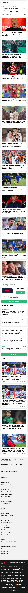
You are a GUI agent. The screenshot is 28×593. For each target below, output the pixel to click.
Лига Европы (4, 477)
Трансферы (4, 529)
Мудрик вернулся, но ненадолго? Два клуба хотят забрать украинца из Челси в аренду (14, 255)
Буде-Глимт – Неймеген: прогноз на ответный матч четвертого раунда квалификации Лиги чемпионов (12, 322)
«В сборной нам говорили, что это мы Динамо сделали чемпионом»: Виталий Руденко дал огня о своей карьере (13, 426)
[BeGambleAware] (19, 588)
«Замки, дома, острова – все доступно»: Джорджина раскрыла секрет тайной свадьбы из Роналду (13, 122)
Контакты (3, 556)
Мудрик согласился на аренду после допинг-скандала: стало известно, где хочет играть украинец (13, 189)
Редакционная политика (7, 548)
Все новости (14, 354)
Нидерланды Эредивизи (7, 494)
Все (25, 14)
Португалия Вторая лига (7, 522)
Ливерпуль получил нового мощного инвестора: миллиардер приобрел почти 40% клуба (13, 34)
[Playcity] (9, 585)
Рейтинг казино (5, 534)
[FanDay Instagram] (20, 460)
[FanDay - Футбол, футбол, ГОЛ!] (6, 2)
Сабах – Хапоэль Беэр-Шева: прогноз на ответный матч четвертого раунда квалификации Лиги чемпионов (13, 332)
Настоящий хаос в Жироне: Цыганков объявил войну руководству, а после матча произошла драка (13, 78)
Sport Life (3, 537)
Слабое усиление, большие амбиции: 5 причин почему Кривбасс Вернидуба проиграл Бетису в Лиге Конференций (13, 450)
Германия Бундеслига (6, 484)
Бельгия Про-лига (5, 496)
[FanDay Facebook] (15, 460)
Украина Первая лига (6, 527)
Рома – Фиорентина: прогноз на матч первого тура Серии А (12, 349)
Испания (3, 338)
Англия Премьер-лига (6, 480)
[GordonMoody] (18, 585)
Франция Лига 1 (5, 489)
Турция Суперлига (5, 503)
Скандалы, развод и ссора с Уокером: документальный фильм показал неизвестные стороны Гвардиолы (12, 56)
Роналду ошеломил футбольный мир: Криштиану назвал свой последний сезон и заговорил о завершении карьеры (14, 100)
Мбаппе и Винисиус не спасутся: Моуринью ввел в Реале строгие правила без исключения (13, 211)
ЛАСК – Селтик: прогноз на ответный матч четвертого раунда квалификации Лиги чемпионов (13, 312)
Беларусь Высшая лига (6, 501)
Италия (3, 346)
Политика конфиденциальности (8, 541)
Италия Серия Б (5, 518)
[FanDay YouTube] (22, 460)
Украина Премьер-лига (6, 499)
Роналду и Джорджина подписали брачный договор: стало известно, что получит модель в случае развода (13, 145)
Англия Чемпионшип (6, 510)
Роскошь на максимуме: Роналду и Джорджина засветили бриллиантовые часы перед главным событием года (13, 277)
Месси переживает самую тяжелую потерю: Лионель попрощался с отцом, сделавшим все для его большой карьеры (14, 233)
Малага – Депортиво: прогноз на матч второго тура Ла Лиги (12, 340)
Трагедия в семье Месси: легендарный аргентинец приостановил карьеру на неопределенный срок (13, 167)
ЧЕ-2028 (3, 506)
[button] (18, 2)
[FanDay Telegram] (17, 460)
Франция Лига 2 (5, 520)
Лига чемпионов (5, 309)
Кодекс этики (4, 551)
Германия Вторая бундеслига (8, 515)
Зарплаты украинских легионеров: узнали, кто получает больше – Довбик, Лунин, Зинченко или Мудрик (13, 378)
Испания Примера (5, 482)
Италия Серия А (5, 487)
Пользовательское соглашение (8, 546)
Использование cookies (6, 544)
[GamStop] (7, 588)
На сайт (20, 292)
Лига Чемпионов (5, 475)
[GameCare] (14, 590)
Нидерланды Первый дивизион (8, 525)
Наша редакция (5, 553)
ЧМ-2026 (3, 508)
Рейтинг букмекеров (14, 301)
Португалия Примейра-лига (7, 491)
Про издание (4, 539)
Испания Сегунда (5, 513)
